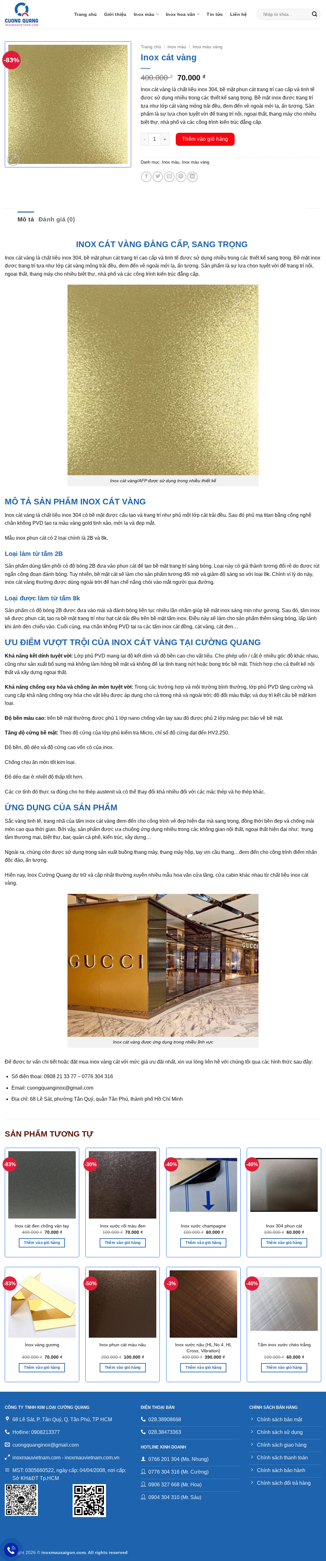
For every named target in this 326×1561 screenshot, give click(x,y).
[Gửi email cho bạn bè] (169, 177)
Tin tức (215, 14)
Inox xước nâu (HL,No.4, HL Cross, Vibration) (203, 1347)
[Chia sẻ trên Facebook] (146, 177)
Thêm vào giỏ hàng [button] (42, 1243)
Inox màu (144, 14)
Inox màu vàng (208, 46)
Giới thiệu (115, 14)
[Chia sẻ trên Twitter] (157, 177)
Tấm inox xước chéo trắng (284, 1344)
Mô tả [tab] (26, 219)
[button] (13, 159)
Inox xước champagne (203, 1225)
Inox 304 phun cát (284, 1225)
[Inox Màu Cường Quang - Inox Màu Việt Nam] (35, 14)
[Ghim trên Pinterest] (181, 177)
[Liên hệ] (11, 1550)
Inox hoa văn (180, 14)
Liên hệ (238, 14)
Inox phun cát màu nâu (122, 1344)
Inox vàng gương (42, 1344)
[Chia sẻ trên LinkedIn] (192, 177)
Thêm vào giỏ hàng (205, 139)
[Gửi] (314, 14)
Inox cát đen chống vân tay (42, 1225)
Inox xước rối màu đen (122, 1225)
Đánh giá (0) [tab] (57, 219)
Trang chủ (85, 14)
